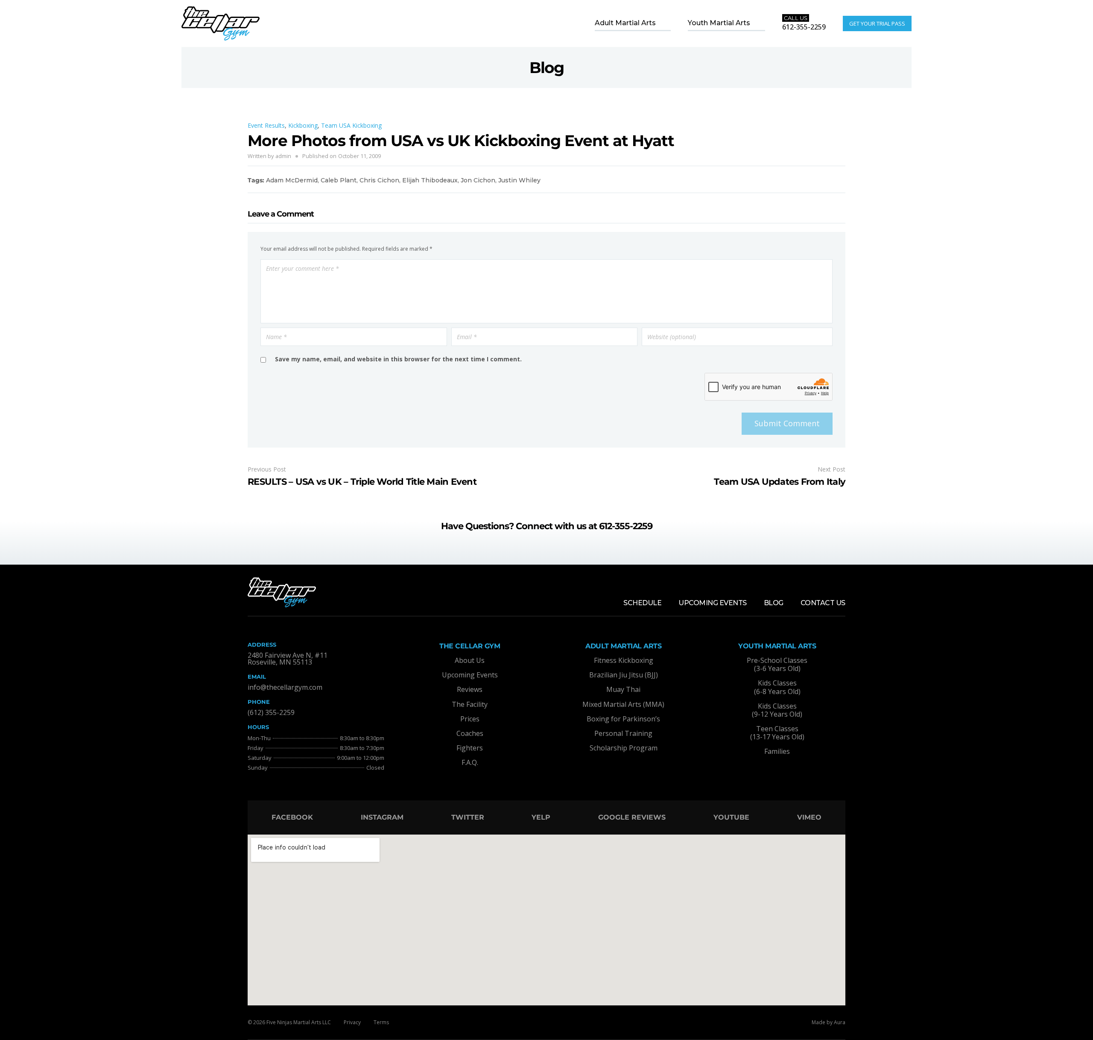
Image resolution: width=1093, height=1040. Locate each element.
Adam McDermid (292, 180)
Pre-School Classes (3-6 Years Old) (777, 664)
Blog (773, 603)
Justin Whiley (519, 180)
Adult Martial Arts (625, 23)
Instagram (382, 817)
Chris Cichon (379, 180)
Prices (469, 719)
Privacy (352, 1022)
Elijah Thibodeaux (430, 180)
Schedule (642, 603)
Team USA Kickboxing (351, 125)
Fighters (469, 748)
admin (283, 156)
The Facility (470, 704)
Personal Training (623, 733)
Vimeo (809, 817)
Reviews (469, 689)
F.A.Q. (470, 762)
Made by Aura (828, 1022)
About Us (470, 660)
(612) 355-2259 (271, 712)
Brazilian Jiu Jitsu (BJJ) (623, 675)
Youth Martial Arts (719, 23)
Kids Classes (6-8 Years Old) (777, 687)
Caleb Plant (339, 180)
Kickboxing (303, 125)
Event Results (266, 125)
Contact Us (823, 603)
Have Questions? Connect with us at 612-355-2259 (546, 526)
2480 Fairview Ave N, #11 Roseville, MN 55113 (287, 658)
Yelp (541, 817)
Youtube (731, 817)
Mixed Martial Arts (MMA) (623, 704)
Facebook (292, 817)
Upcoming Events (712, 603)
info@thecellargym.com (285, 687)
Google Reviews (632, 817)
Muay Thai (623, 689)
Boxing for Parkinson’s (623, 719)
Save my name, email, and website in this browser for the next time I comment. (398, 359)
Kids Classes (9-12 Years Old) (777, 710)
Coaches (469, 733)
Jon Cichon (478, 180)
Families (777, 751)
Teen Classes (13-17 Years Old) (777, 732)
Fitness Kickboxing (623, 660)
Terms (381, 1022)
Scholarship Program (624, 748)
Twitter (467, 817)
